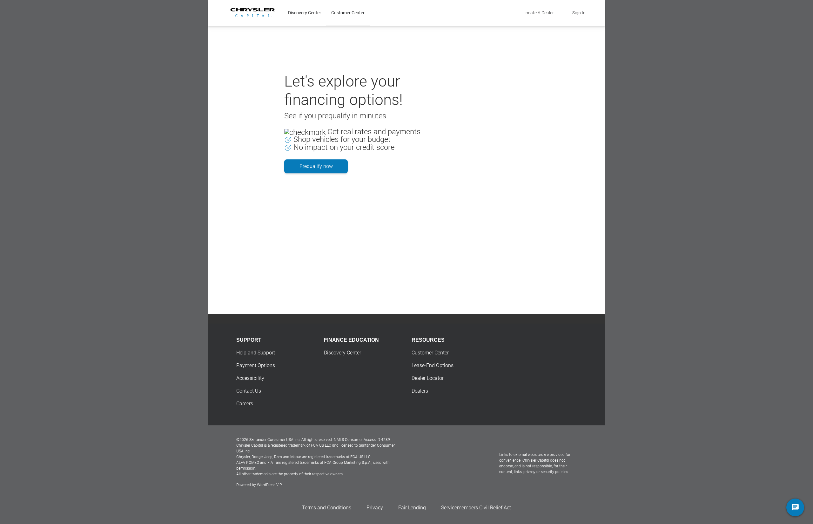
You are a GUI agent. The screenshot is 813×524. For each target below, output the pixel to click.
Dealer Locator (428, 378)
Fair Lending (412, 508)
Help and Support (255, 353)
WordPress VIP (269, 485)
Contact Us (248, 391)
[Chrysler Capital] (252, 12)
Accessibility (250, 378)
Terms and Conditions (326, 508)
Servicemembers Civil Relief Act (476, 508)
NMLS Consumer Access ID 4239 (362, 439)
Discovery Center (304, 12)
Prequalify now (316, 166)
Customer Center (348, 12)
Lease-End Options (433, 365)
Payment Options (255, 365)
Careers (244, 404)
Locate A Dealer (538, 12)
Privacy (374, 508)
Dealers (420, 391)
